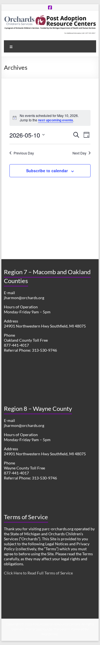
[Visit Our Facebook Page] (50, 7)
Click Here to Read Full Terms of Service (38, 573)
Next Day (79, 153)
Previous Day (24, 153)
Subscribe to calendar (47, 170)
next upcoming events (55, 120)
